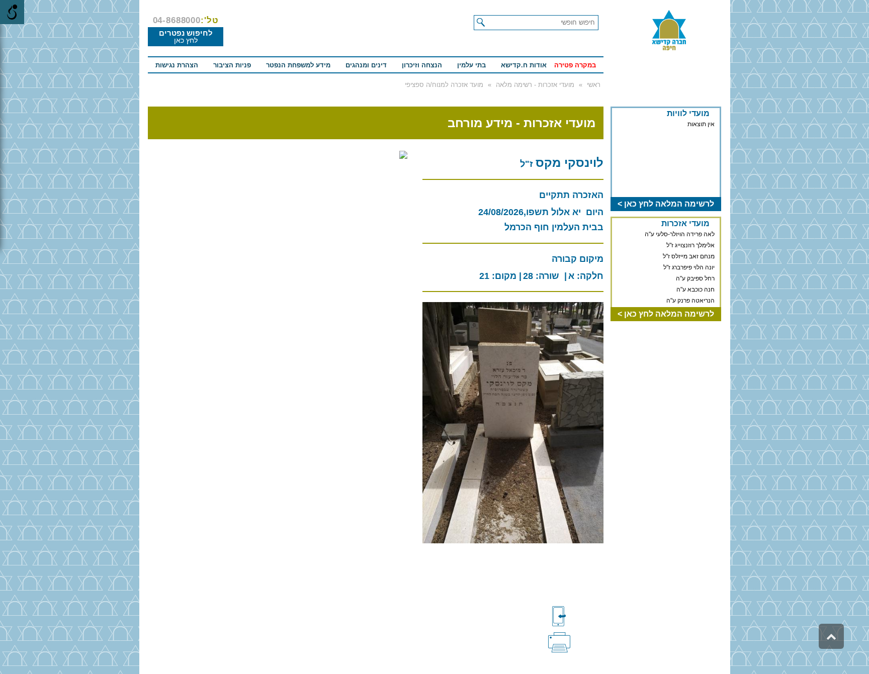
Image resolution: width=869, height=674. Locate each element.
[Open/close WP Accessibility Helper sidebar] (12, 12)
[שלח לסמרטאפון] (575, 616)
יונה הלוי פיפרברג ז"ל (689, 267)
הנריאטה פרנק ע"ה (690, 300)
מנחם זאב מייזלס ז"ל (689, 256)
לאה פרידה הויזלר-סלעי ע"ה (680, 234)
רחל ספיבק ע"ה (695, 278)
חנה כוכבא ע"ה (695, 289)
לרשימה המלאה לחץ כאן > (666, 204)
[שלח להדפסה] (575, 641)
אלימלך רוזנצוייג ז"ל (690, 245)
